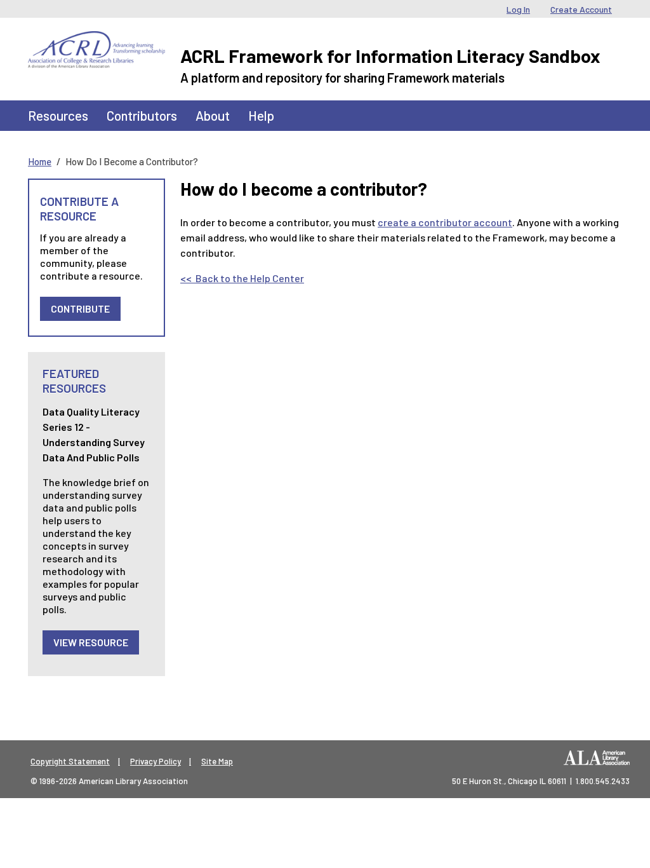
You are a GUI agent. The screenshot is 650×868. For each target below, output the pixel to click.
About (213, 115)
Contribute (80, 308)
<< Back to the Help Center (242, 278)
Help (261, 115)
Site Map (217, 761)
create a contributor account (445, 222)
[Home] (96, 40)
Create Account (581, 9)
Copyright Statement (70, 761)
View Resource (90, 642)
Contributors (142, 115)
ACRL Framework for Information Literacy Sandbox (390, 55)
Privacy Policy (155, 761)
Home (39, 161)
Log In (518, 9)
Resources (58, 115)
